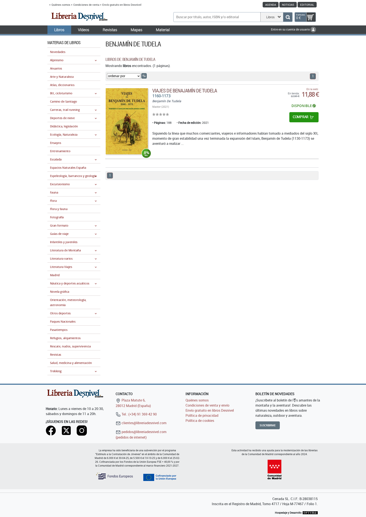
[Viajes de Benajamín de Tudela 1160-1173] (126, 121)
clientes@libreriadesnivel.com (143, 423)
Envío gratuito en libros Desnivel (121, 5)
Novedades (57, 52)
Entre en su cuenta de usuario (291, 29)
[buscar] (287, 17)
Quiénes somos (60, 5)
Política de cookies (200, 420)
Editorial (307, 5)
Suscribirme (268, 425)
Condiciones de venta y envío (207, 405)
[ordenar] (144, 76)
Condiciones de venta (86, 5)
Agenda (270, 5)
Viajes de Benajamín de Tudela (184, 90)
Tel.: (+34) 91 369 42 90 (139, 414)
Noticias (288, 5)
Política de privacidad (202, 415)
